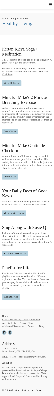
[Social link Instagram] (10, 332)
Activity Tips (26, 323)
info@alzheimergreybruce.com (32, 357)
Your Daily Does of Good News (25, 193)
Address (8, 344)
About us (7, 362)
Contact (31, 326)
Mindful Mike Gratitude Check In (23, 148)
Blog (41, 326)
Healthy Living (17, 23)
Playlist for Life (16, 267)
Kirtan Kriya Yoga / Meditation (19, 51)
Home (5, 316)
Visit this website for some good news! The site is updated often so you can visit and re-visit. (26, 203)
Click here (7, 74)
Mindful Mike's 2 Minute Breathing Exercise (24, 100)
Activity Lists (9, 323)
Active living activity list (15, 18)
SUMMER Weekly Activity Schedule (21, 319)
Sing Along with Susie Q (24, 227)
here (44, 282)
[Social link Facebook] (4, 332)
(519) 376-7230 (9, 357)
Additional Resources (13, 326)
